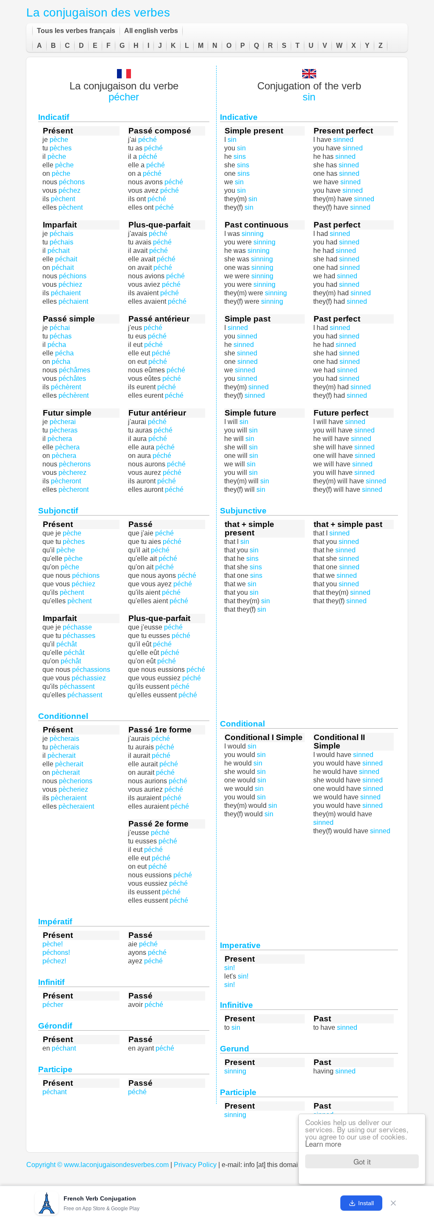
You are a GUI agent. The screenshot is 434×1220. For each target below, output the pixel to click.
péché (152, 173)
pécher (123, 97)
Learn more (323, 1143)
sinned (361, 293)
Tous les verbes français (76, 30)
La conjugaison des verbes (98, 12)
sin (309, 97)
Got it (362, 1161)
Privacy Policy (195, 1164)
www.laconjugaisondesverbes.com (116, 1164)
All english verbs (151, 30)
